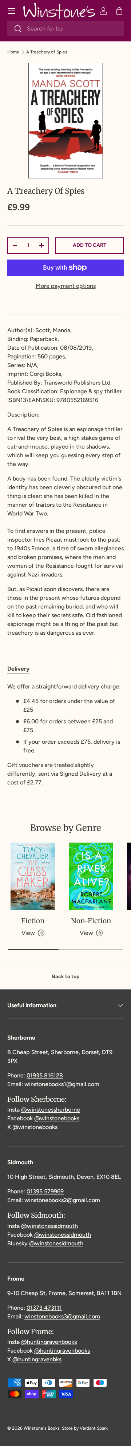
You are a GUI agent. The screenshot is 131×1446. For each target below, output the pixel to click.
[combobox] (65, 28)
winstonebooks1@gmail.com (61, 1084)
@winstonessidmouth (49, 1225)
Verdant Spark (94, 1428)
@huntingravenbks (36, 1359)
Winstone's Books (42, 1428)
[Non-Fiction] (91, 877)
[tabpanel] (65, 734)
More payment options (66, 285)
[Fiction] (32, 877)
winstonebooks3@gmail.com (62, 1316)
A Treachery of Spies (46, 52)
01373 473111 (44, 1307)
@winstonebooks (56, 1118)
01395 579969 (45, 1191)
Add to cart (89, 245)
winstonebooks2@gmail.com (62, 1200)
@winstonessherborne (50, 1109)
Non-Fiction (91, 920)
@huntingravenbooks (49, 1341)
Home (13, 52)
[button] (119, 11)
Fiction (32, 920)
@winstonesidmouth (56, 1243)
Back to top (65, 976)
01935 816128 (45, 1075)
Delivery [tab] (18, 668)
